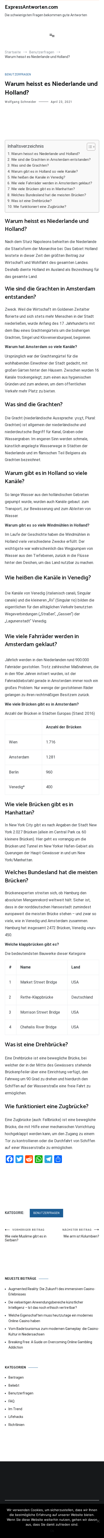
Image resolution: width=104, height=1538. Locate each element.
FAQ (11, 1401)
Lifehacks (15, 1417)
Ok (52, 1531)
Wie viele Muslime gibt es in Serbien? (25, 1235)
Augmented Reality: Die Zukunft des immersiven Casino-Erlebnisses (51, 1291)
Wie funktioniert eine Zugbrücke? (39, 206)
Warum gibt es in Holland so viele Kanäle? (44, 171)
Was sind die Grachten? (30, 165)
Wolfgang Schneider (20, 102)
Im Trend (15, 1409)
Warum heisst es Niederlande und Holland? (45, 154)
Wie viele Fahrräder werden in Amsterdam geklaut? (51, 183)
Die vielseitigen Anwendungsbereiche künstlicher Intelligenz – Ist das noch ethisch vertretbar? (45, 1305)
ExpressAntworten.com (31, 7)
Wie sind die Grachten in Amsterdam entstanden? (51, 159)
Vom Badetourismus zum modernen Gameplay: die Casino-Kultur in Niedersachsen (53, 1331)
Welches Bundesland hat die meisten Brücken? (48, 195)
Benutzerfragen (18, 74)
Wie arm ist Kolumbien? (80, 1233)
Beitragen (16, 1377)
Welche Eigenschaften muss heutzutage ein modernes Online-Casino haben (50, 1318)
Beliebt (13, 1385)
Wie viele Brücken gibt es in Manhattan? (43, 189)
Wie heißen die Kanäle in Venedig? (38, 177)
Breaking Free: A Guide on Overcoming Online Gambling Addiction (50, 1344)
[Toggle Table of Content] (88, 147)
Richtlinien (16, 1425)
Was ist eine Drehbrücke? (31, 201)
